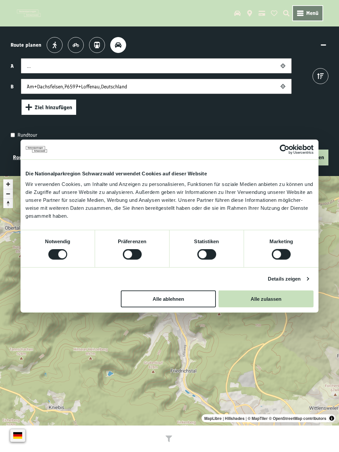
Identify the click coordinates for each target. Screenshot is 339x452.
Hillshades (235, 418)
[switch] (132, 254)
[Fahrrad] (76, 45)
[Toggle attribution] (332, 418)
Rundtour (27, 135)
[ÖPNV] (97, 45)
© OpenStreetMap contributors (297, 418)
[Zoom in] (8, 184)
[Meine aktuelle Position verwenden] (283, 66)
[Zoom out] (8, 194)
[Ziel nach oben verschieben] (320, 76)
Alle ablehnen (168, 298)
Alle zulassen (266, 298)
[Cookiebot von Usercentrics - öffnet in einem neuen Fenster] (285, 150)
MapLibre (213, 418)
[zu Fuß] (55, 45)
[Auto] (118, 45)
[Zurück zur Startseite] (29, 13)
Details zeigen (284, 279)
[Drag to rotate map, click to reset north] (8, 203)
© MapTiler (258, 418)
